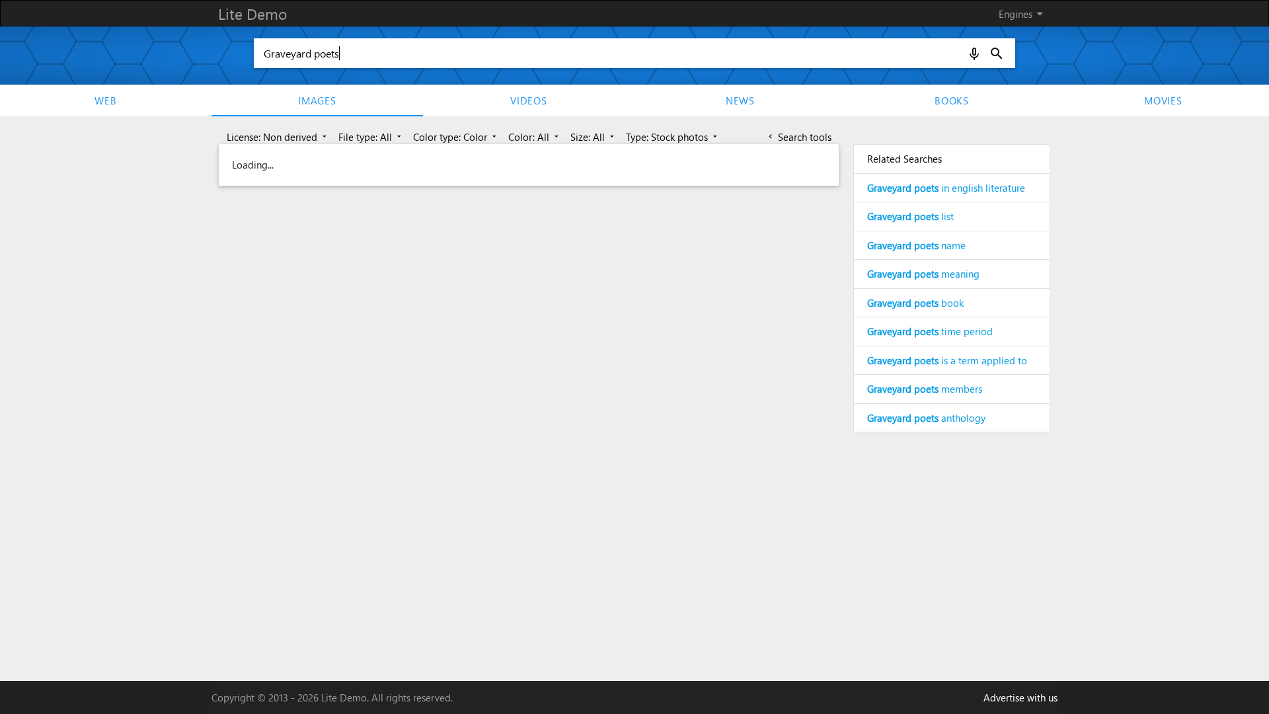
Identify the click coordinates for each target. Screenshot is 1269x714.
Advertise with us (1020, 697)
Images (317, 100)
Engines (1023, 13)
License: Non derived (278, 136)
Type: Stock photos (673, 136)
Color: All (534, 136)
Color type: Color (456, 136)
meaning (923, 273)
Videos (528, 100)
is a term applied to (947, 360)
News (740, 100)
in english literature (946, 187)
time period (930, 331)
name (916, 245)
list (910, 216)
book (915, 302)
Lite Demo (252, 13)
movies (1163, 100)
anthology (926, 417)
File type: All (371, 136)
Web (105, 100)
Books (952, 100)
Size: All (593, 136)
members (924, 388)
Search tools (798, 136)
